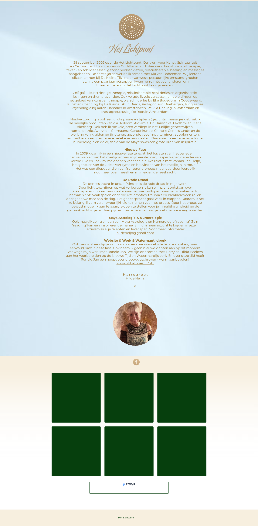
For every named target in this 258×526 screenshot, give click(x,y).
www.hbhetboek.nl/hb (135, 263)
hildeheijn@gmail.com (135, 233)
